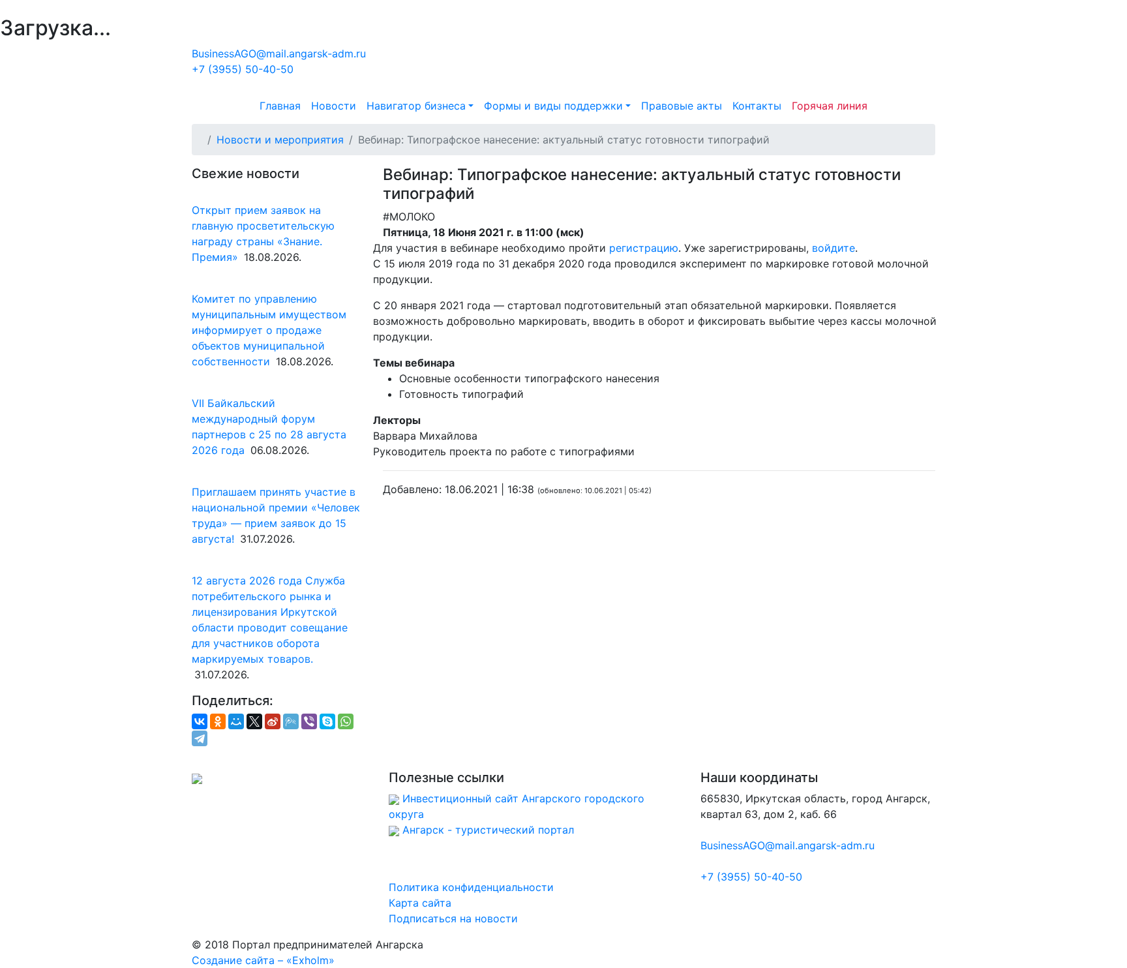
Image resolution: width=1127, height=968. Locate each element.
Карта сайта (420, 902)
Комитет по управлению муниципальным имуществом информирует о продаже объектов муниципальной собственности (269, 330)
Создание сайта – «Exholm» (263, 960)
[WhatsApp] (345, 721)
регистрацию (643, 247)
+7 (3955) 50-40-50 (242, 69)
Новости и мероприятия (280, 139)
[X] (254, 721)
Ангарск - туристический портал (488, 829)
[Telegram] (199, 738)
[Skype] (327, 721)
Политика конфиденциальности (471, 887)
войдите (833, 247)
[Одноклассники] (218, 721)
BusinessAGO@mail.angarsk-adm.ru (279, 53)
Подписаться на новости (453, 918)
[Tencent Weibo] (291, 721)
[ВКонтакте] (199, 721)
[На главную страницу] (563, 65)
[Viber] (309, 721)
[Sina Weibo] (272, 721)
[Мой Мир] (236, 721)
